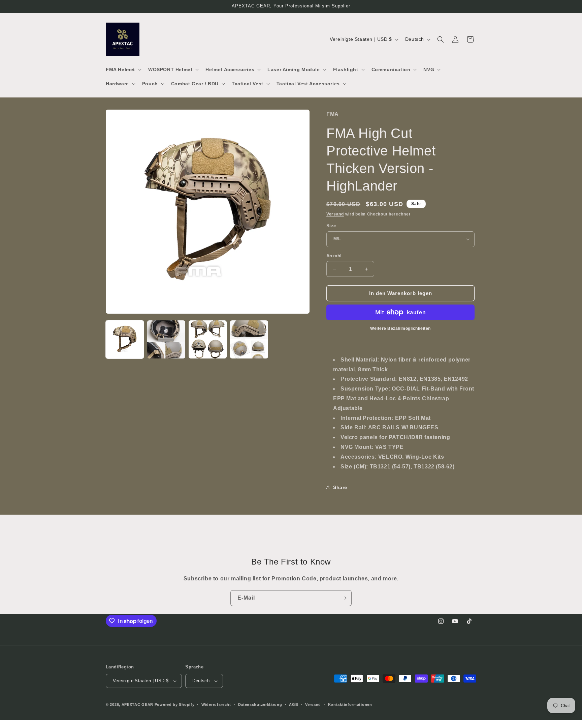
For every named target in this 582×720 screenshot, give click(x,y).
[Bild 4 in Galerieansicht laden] (249, 339)
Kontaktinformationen (350, 704)
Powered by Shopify (175, 704)
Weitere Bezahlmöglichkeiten (400, 328)
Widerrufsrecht (216, 704)
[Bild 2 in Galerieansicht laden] (166, 339)
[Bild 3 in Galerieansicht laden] (208, 339)
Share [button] (340, 487)
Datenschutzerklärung (260, 704)
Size (331, 225)
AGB (293, 704)
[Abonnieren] (343, 598)
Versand (335, 214)
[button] (123, 69)
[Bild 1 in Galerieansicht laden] (125, 339)
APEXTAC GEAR (137, 704)
